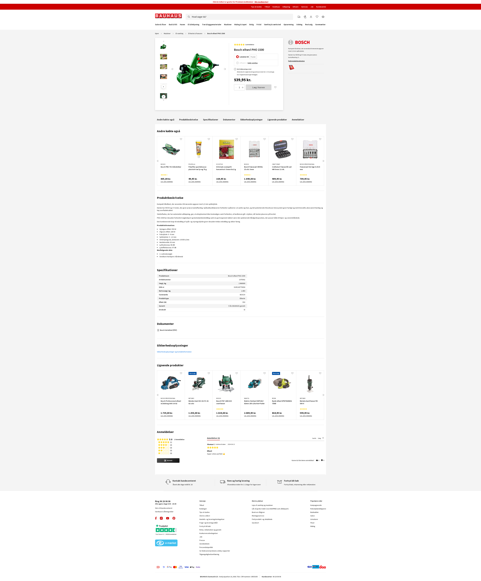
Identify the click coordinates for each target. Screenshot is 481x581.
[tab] (213, 438)
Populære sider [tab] (316, 501)
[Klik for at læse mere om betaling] (193, 567)
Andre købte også (165, 119)
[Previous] (172, 69)
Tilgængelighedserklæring (209, 554)
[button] (168, 460)
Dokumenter (229, 119)
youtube (167, 518)
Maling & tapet (240, 24)
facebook (156, 518)
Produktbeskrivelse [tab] (170, 198)
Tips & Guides (256, 7)
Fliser (312, 523)
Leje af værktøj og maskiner (262, 505)
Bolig (251, 24)
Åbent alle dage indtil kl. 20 (183, 484)
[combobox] (239, 17)
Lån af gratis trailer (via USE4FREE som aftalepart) (270, 509)
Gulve (312, 516)
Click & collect (204, 516)
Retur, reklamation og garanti (210, 530)
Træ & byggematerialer (211, 24)
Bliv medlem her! (261, 2)
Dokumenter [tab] (165, 324)
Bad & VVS (173, 24)
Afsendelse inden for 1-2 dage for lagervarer (244, 484)
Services (304, 7)
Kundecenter (321, 7)
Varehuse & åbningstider (164, 511)
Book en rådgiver (258, 512)
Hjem (157, 33)
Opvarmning (289, 24)
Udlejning (286, 7)
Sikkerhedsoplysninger (251, 119)
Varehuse (276, 7)
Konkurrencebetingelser (208, 533)
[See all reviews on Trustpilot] (166, 528)
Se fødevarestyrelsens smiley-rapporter (214, 551)
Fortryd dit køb (205, 526)
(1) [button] (171, 442)
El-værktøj (179, 33)
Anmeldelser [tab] (165, 432)
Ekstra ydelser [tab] (257, 501)
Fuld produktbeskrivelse (296, 61)
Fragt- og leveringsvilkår (208, 523)
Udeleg (299, 24)
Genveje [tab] (202, 501)
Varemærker (320, 24)
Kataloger (203, 509)
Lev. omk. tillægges (167, 182)
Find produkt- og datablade (262, 519)
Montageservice (258, 516)
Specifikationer (210, 119)
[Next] (224, 69)
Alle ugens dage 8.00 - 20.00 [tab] (165, 502)
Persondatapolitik (206, 547)
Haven (182, 24)
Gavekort (255, 523)
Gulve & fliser (160, 24)
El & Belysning (193, 24)
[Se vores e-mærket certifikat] (166, 543)
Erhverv (295, 7)
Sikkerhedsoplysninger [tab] (172, 345)
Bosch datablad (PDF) (168, 330)
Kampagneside (316, 505)
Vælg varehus (253, 63)
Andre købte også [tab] (168, 131)
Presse (202, 540)
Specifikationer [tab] (167, 270)
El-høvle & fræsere (195, 33)
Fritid (259, 24)
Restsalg (309, 24)
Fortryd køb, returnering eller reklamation (299, 484)
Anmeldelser (298, 119)
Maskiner (228, 24)
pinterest (174, 518)
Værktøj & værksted (272, 24)
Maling (312, 526)
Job (312, 7)
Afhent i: (243, 63)
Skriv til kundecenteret (163, 508)
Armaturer (314, 519)
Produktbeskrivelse (188, 119)
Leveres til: (244, 56)
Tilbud (267, 7)
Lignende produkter (277, 119)
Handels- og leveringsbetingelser (211, 519)
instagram (161, 518)
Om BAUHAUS (204, 544)
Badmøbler (314, 512)
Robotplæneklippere (318, 509)
